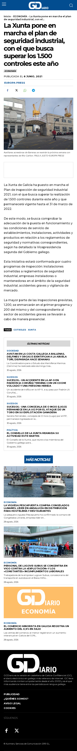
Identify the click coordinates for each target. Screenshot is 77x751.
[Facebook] (7, 90)
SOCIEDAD (13, 351)
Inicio (7, 16)
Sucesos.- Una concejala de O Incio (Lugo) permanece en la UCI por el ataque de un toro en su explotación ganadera (37, 409)
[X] (16, 90)
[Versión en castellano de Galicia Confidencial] (38, 5)
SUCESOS (12, 377)
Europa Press (14, 82)
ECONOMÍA (20, 16)
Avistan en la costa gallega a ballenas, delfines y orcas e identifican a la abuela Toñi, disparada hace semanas (37, 356)
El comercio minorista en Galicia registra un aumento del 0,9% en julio (36, 627)
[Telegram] (33, 90)
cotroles (19, 329)
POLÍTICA (12, 430)
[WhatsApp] (24, 90)
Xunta (32, 329)
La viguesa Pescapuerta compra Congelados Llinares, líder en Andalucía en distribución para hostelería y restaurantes (36, 508)
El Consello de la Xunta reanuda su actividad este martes (33, 434)
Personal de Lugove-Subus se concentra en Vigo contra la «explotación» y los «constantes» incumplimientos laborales (35, 568)
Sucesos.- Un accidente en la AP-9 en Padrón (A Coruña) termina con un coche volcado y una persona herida (36, 383)
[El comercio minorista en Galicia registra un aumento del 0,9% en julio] (38, 602)
